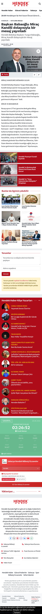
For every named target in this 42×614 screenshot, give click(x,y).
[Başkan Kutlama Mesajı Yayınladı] (11, 235)
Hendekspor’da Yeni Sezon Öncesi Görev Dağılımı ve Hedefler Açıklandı (21, 16)
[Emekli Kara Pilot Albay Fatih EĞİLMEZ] (5, 345)
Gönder (6, 274)
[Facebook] (10, 538)
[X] (14, 538)
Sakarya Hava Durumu (32, 544)
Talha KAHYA (16, 334)
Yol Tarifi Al (21, 479)
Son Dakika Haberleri (31, 558)
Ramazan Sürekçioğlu (20, 400)
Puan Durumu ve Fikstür (32, 551)
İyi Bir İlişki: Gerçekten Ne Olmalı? (24, 393)
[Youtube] (28, 538)
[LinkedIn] (24, 538)
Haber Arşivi (8, 563)
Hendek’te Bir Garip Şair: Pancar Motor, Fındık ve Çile (23, 327)
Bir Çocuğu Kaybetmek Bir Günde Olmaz (24, 318)
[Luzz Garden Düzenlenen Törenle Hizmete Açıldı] (11, 199)
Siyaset (4, 598)
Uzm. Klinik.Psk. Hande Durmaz (23, 390)
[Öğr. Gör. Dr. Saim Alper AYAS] (5, 364)
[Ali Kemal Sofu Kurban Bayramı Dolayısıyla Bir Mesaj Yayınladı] (31, 235)
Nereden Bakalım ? (18, 403)
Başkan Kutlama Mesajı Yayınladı (9, 243)
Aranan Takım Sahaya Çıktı (22, 374)
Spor (37, 573)
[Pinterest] (17, 538)
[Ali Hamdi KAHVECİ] (5, 326)
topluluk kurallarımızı (21, 281)
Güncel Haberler (21, 10)
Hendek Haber (7, 10)
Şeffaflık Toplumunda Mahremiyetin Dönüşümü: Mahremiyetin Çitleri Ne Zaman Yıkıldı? (25, 356)
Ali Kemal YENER (17, 372)
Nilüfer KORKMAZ (18, 314)
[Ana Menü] (2, 4)
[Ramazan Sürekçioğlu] (5, 401)
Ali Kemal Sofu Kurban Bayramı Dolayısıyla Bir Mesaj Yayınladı (29, 243)
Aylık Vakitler (7, 454)
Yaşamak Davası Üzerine (20, 309)
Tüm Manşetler (9, 558)
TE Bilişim (34, 599)
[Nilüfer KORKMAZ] (5, 317)
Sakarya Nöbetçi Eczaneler (8, 545)
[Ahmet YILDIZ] (5, 382)
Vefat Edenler (28, 575)
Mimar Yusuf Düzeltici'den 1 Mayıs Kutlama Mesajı (10, 224)
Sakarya (33, 10)
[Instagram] (21, 538)
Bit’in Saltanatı (17, 365)
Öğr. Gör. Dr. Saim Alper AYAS (22, 362)
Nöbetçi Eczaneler (15, 575)
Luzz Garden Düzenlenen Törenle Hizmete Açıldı (10, 207)
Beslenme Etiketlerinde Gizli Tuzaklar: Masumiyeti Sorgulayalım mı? (25, 412)
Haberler (4, 21)
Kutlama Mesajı (17, 21)
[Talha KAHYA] (5, 335)
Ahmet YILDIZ (16, 380)
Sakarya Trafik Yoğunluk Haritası (10, 552)
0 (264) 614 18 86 (9, 479)
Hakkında (22, 598)
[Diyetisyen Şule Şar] (5, 410)
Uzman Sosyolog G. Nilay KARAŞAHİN (25, 352)
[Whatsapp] (31, 538)
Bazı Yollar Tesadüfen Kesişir (22, 337)
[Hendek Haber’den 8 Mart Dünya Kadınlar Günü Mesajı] (31, 216)
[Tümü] (39, 300)
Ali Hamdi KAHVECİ (18, 324)
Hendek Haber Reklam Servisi (11, 600)
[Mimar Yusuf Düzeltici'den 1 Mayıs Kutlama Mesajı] (11, 216)
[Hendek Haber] (21, 4)
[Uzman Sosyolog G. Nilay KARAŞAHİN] (5, 354)
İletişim (4, 602)
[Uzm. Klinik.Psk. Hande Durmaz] (5, 392)
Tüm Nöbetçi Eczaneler (21, 484)
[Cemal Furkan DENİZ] (5, 307)
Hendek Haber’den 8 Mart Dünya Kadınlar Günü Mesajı (30, 224)
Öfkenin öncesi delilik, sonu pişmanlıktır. (22, 384)
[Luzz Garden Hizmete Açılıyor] (31, 199)
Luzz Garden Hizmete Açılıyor (29, 207)
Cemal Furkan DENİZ (19, 306)
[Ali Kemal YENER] (5, 373)
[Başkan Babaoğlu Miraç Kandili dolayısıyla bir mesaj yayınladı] (21, 60)
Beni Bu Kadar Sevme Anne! (21, 347)
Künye (25, 600)
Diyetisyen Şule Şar (19, 408)
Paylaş (6, 74)
